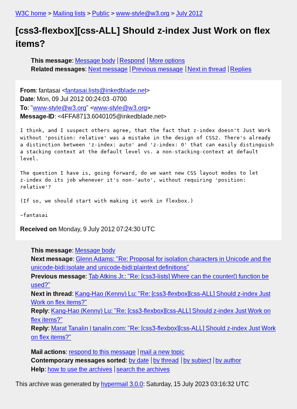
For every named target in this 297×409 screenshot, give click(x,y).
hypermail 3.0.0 (122, 384)
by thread (166, 360)
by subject (197, 360)
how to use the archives (80, 369)
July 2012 (189, 13)
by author (228, 360)
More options (167, 60)
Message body (95, 60)
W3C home (30, 13)
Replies (240, 69)
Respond (132, 60)
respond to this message (102, 352)
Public (100, 13)
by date (139, 360)
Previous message (157, 69)
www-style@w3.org (142, 13)
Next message (108, 69)
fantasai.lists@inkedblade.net (105, 90)
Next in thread (207, 69)
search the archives (143, 369)
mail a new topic (162, 352)
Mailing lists (69, 13)
